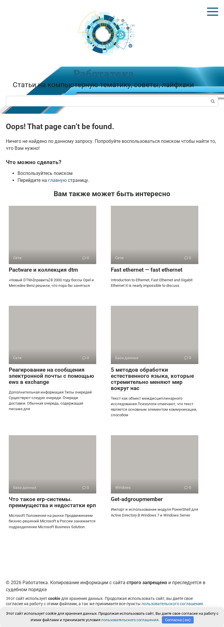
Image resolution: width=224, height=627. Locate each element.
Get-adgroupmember (137, 499)
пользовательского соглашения (172, 603)
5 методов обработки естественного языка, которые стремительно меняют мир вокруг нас (152, 378)
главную (57, 180)
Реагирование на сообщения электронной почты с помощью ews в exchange (51, 375)
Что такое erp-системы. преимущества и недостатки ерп (52, 502)
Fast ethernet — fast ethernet (146, 269)
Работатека (103, 73)
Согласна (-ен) (178, 620)
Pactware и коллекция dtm (43, 269)
